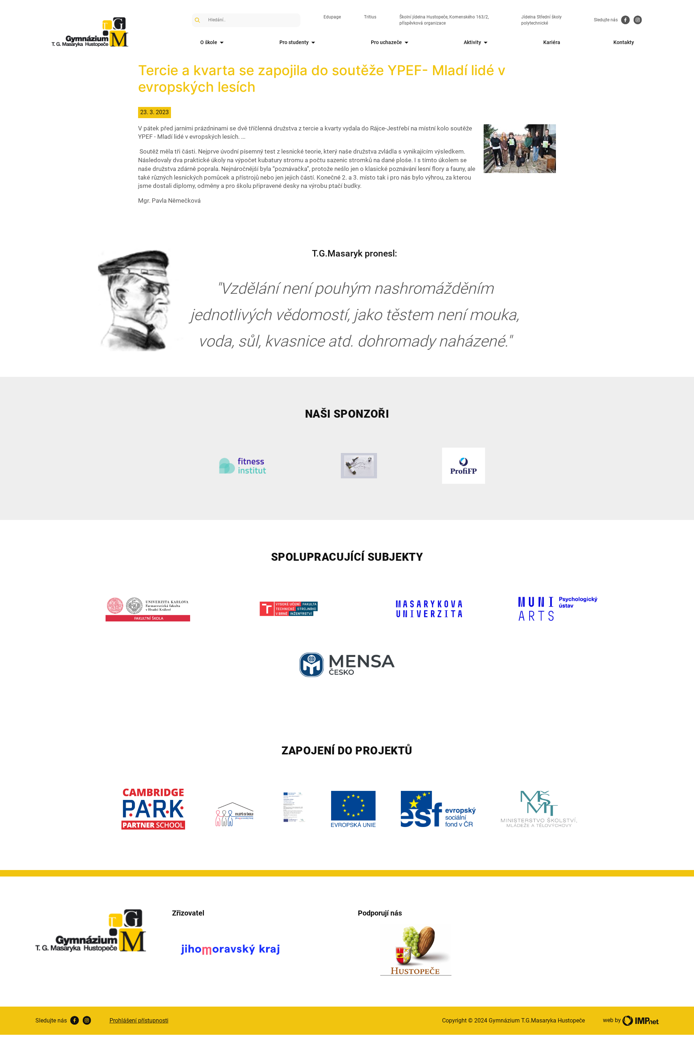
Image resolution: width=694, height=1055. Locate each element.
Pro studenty (294, 42)
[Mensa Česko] (347, 664)
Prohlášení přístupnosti (139, 1020)
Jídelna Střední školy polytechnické (541, 20)
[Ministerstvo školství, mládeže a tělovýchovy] (539, 809)
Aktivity (472, 42)
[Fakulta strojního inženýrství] (288, 608)
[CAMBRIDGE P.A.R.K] (153, 809)
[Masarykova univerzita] (429, 608)
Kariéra (551, 42)
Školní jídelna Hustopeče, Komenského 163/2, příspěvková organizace (444, 20)
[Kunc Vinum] (359, 465)
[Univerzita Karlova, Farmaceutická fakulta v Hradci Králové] (148, 608)
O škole (208, 42)
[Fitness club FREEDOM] (242, 466)
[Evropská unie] (353, 809)
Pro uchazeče (386, 42)
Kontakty (623, 42)
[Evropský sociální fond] (438, 809)
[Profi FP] (463, 466)
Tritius (370, 17)
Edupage (332, 17)
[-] (520, 148)
